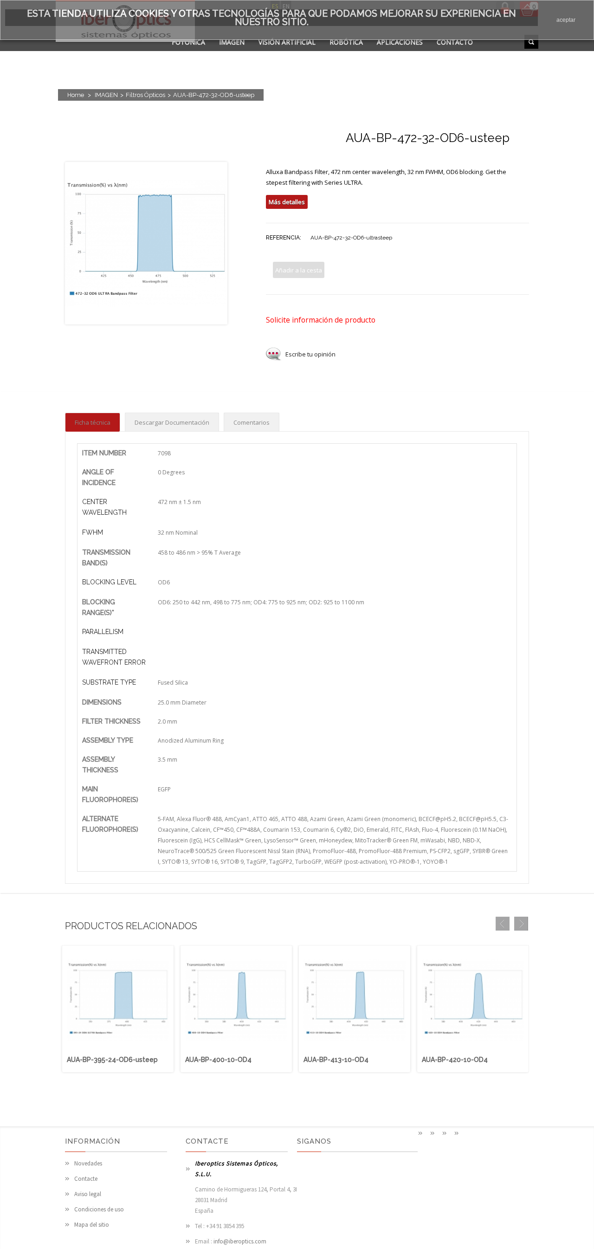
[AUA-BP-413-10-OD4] (354, 1050)
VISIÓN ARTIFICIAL (287, 42)
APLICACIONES (400, 42)
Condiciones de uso (99, 1209)
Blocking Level (109, 582)
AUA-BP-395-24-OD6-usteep (112, 1059)
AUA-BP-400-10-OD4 (218, 1059)
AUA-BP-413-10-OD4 (335, 1059)
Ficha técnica (92, 422)
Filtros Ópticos (145, 94)
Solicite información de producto (320, 320)
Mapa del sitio (91, 1225)
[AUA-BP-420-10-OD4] (473, 1050)
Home (75, 94)
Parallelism (102, 631)
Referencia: (283, 237)
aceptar (565, 20)
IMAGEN (232, 42)
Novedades (88, 1163)
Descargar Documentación (172, 422)
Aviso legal (87, 1194)
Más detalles (287, 202)
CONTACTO (455, 42)
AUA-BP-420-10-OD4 (455, 1059)
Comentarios (251, 422)
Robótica (346, 42)
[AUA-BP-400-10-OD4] (236, 1050)
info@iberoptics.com (239, 1241)
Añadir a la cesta (298, 270)
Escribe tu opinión (310, 354)
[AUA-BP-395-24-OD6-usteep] (118, 1050)
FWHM (92, 532)
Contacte (85, 1179)
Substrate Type (109, 682)
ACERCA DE (189, 53)
